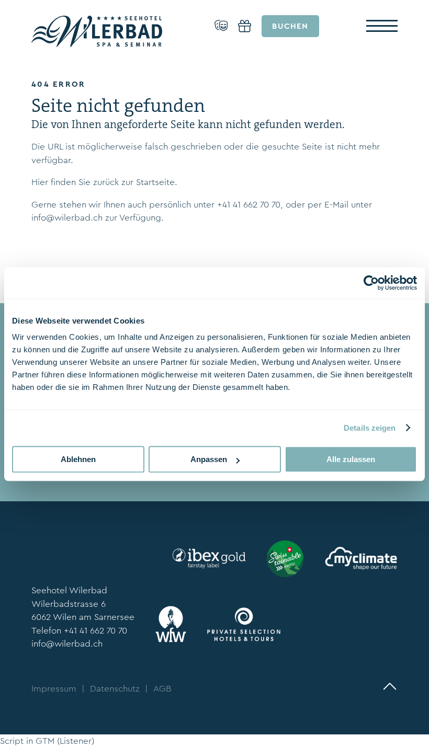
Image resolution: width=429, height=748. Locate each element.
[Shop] (244, 26)
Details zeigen (370, 427)
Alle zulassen (350, 459)
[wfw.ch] (170, 624)
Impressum (53, 688)
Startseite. (156, 182)
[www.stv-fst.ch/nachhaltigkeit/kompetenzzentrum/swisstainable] (285, 558)
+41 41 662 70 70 (248, 204)
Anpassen (208, 459)
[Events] (221, 26)
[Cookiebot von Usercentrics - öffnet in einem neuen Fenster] (371, 283)
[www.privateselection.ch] (243, 624)
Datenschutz (115, 688)
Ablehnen (78, 459)
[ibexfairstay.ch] (209, 558)
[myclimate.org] (361, 558)
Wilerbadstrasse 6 (68, 604)
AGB (162, 688)
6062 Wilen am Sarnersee (82, 617)
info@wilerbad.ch (67, 217)
